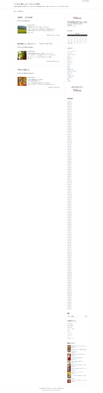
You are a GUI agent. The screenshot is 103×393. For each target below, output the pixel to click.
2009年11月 (69, 274)
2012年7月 (69, 220)
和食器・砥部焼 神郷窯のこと (77, 361)
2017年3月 (69, 152)
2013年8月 (69, 199)
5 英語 (68, 330)
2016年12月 (69, 157)
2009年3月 (69, 287)
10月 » (71, 43)
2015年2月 (69, 177)
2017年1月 (69, 156)
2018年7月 (69, 133)
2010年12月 (69, 252)
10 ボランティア (70, 338)
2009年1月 (69, 290)
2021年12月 (69, 109)
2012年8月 (69, 219)
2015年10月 (69, 167)
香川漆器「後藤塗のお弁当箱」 (77, 357)
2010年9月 (69, 257)
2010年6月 (69, 262)
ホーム (16, 11)
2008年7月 (69, 300)
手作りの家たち (23, 70)
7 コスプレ (69, 333)
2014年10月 (69, 182)
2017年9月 (69, 144)
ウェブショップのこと (71, 51)
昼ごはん (69, 64)
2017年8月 (69, 146)
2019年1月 (69, 124)
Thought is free (58, 390)
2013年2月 (69, 209)
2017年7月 (69, 147)
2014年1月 (69, 192)
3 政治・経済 (69, 327)
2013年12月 (69, 194)
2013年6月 (69, 202)
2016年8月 (69, 161)
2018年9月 (69, 131)
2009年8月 (69, 279)
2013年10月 (69, 197)
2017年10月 (69, 142)
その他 (68, 56)
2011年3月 (69, 247)
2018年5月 (69, 134)
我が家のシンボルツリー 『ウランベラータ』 (35, 44)
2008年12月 (69, 292)
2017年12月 (69, 139)
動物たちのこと (70, 57)
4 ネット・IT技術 (70, 328)
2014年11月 (69, 181)
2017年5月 (69, 149)
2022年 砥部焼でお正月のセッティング (79, 368)
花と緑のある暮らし (30, 47)
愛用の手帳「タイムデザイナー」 (77, 371)
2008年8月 (69, 298)
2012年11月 (69, 214)
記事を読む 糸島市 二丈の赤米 (53, 35)
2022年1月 (69, 108)
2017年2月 (69, 154)
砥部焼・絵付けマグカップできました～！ (79, 345)
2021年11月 (69, 111)
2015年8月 (69, 169)
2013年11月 (69, 196)
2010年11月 (69, 254)
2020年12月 (69, 114)
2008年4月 (69, 305)
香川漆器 (69, 80)
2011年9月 (69, 237)
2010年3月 (69, 267)
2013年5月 (69, 204)
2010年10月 (69, 255)
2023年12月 (69, 106)
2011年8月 (69, 239)
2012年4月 (69, 225)
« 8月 (68, 43)
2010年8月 (69, 259)
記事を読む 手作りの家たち (54, 87)
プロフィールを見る (72, 25)
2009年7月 (69, 280)
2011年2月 (69, 249)
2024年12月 (69, 103)
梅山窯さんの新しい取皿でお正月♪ (77, 354)
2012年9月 (69, 217)
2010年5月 (69, 264)
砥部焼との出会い (70, 69)
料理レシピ (69, 61)
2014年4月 (69, 189)
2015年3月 (69, 176)
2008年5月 (69, 303)
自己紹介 (69, 74)
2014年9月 (69, 184)
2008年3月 (69, 307)
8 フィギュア (69, 335)
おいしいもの (69, 52)
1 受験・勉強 (69, 323)
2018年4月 (69, 136)
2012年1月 (69, 230)
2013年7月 (69, 201)
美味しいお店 (69, 72)
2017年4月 (69, 151)
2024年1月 (69, 104)
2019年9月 (69, 119)
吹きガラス (69, 59)
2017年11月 (69, 141)
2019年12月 (69, 118)
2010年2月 (69, 269)
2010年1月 (69, 270)
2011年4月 (69, 245)
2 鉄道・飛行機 (70, 325)
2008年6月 (69, 302)
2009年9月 (69, 277)
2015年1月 (69, 179)
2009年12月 (69, 272)
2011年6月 (69, 242)
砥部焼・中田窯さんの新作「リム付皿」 (78, 364)
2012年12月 (69, 212)
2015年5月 (69, 172)
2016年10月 (69, 159)
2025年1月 (69, 101)
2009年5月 (69, 283)
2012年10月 (69, 215)
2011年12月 (69, 232)
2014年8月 (69, 186)
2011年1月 (69, 250)
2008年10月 (69, 295)
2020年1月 (69, 116)
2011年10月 (69, 235)
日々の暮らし (69, 62)
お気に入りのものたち (30, 73)
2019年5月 (69, 121)
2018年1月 (69, 137)
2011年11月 (69, 234)
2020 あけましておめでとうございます (79, 380)
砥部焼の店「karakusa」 (72, 71)
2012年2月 (69, 229)
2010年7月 (69, 260)
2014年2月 (69, 191)
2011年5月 (69, 244)
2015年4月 (69, 174)
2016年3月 (69, 164)
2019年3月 (69, 123)
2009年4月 (69, 285)
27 (71, 42)
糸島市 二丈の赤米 (25, 17)
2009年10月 (69, 275)
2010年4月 (69, 265)
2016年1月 (69, 166)
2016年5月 (69, 162)
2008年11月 (69, 293)
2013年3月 (69, 207)
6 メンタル (69, 332)
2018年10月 (69, 129)
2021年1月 (69, 113)
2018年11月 (69, 128)
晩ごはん (69, 66)
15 (77, 39)
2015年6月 (69, 171)
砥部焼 (68, 67)
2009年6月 (69, 282)
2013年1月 (69, 210)
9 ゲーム (69, 337)
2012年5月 (69, 224)
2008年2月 (69, 308)
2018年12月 (69, 126)
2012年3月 (69, 227)
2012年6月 (69, 222)
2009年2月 (69, 288)
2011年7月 (69, 240)
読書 (68, 79)
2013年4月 (69, 206)
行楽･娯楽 (28, 20)
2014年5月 (69, 187)
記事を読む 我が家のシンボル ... (53, 61)
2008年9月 (69, 297)
